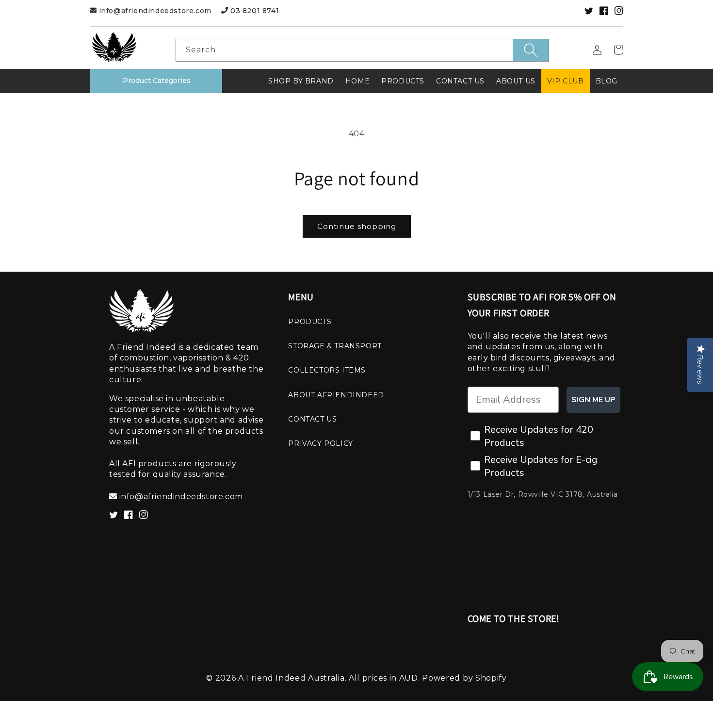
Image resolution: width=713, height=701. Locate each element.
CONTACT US (312, 419)
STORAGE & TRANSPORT (334, 346)
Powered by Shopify (464, 678)
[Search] (531, 50)
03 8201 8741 (253, 10)
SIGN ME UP (593, 399)
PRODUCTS (309, 321)
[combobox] (362, 50)
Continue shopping (356, 226)
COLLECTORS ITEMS (327, 370)
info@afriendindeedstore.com (155, 10)
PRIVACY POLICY (320, 443)
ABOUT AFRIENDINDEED (336, 395)
